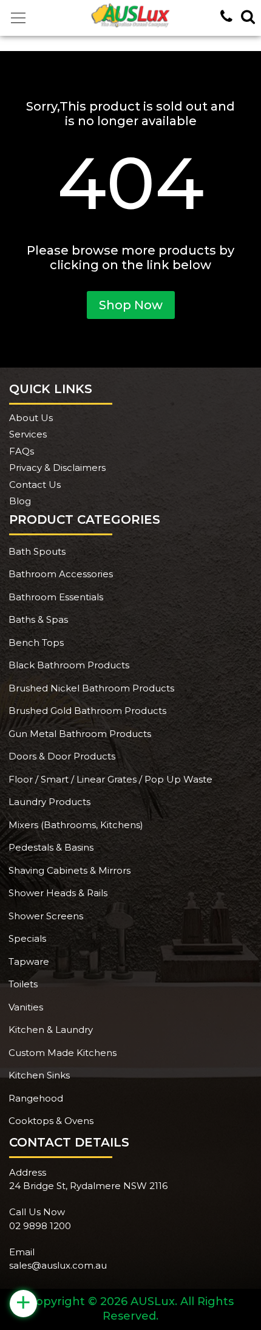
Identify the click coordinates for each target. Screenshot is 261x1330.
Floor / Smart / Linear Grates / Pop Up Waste (110, 779)
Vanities (25, 1007)
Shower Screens (45, 916)
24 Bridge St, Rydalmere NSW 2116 (88, 1185)
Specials (27, 938)
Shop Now (131, 305)
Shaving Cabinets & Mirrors (69, 870)
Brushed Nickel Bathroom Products (91, 688)
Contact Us (35, 484)
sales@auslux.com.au (58, 1265)
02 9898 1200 (40, 1226)
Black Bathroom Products (68, 665)
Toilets (23, 984)
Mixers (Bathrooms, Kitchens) (75, 825)
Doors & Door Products (61, 756)
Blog (20, 501)
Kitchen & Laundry (50, 1029)
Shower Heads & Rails (57, 893)
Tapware (28, 961)
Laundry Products (49, 801)
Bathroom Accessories (60, 574)
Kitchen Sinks (39, 1075)
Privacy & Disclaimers (57, 467)
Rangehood (35, 1098)
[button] (18, 18)
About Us (31, 417)
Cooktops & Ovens (50, 1120)
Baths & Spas (38, 619)
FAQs (21, 451)
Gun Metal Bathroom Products (79, 733)
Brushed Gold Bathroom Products (87, 710)
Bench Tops (36, 642)
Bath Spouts (37, 551)
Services (28, 434)
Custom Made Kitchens (62, 1052)
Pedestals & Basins (50, 847)
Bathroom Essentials (55, 597)
